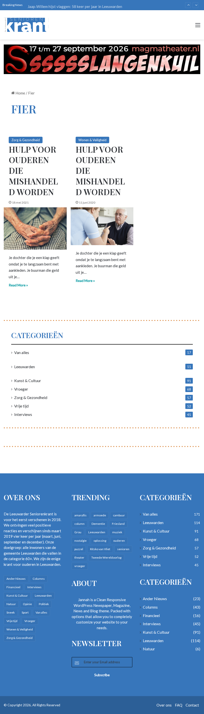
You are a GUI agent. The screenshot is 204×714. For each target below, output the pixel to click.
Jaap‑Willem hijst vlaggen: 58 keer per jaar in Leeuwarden (75, 5)
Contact (192, 705)
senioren (123, 549)
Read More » (18, 285)
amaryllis (80, 515)
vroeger (79, 566)
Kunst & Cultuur (27, 380)
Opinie (27, 604)
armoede (100, 515)
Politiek (44, 604)
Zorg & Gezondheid (25, 140)
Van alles (21, 352)
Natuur (11, 604)
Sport (25, 612)
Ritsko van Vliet (100, 549)
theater (79, 557)
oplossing (100, 540)
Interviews (23, 414)
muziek (117, 532)
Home (20, 93)
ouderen (119, 540)
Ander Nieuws (16, 578)
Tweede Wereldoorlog (106, 557)
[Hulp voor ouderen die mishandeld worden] (35, 228)
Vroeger (21, 389)
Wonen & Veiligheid (92, 140)
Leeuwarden (24, 366)
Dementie (98, 524)
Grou (77, 532)
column (79, 524)
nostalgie (80, 540)
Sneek (10, 612)
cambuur (119, 515)
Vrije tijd (21, 405)
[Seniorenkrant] (27, 25)
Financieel (13, 587)
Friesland (118, 524)
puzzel (78, 549)
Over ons (164, 705)
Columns (39, 578)
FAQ (178, 705)
